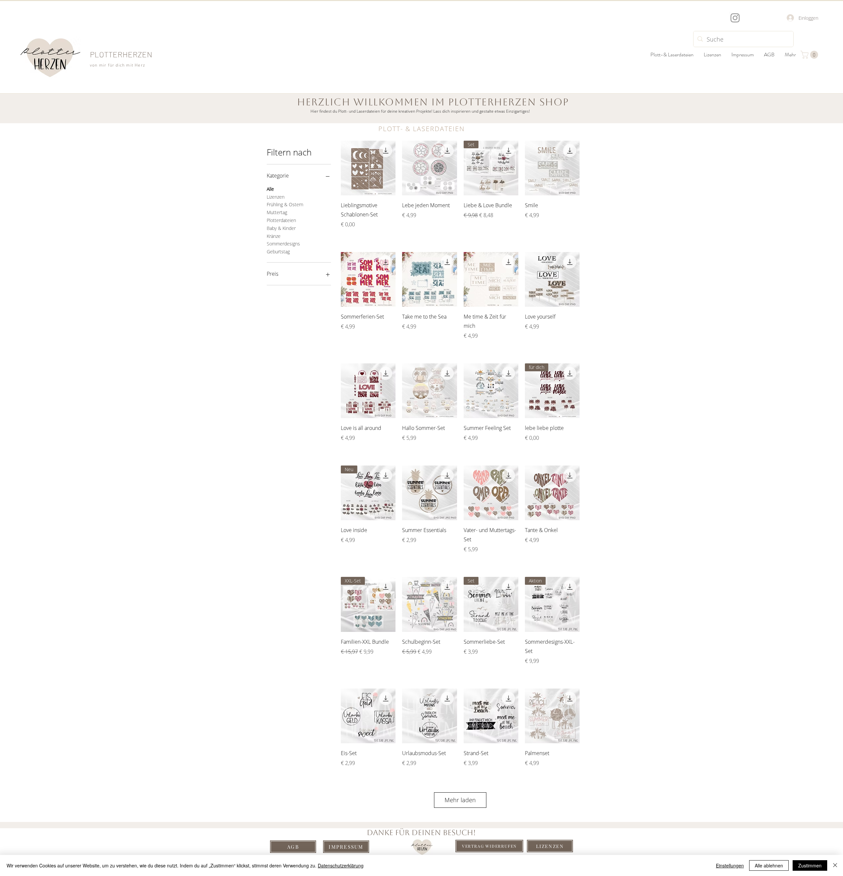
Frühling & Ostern (285, 204)
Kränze (274, 236)
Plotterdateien (281, 220)
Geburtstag (278, 251)
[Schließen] (835, 865)
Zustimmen (810, 865)
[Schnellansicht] (368, 168)
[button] (810, 55)
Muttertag (277, 212)
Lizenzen (276, 197)
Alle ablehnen (769, 865)
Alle (270, 189)
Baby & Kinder (281, 228)
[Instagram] (735, 18)
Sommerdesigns (283, 243)
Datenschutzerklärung (341, 865)
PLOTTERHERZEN (121, 54)
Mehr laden (460, 800)
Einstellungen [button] (730, 865)
